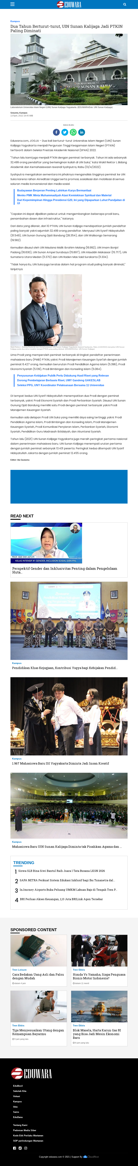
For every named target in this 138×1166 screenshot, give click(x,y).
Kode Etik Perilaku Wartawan (28, 1135)
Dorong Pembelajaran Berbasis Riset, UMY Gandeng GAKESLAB (58, 380)
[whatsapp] (73, 132)
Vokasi (16, 1096)
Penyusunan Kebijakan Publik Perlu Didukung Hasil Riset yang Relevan (63, 375)
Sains (16, 1112)
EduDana (18, 1117)
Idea (15, 1107)
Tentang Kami (20, 1125)
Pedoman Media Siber (24, 1130)
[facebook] (56, 132)
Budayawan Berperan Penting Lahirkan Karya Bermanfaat (54, 190)
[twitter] (64, 132)
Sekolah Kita (19, 1091)
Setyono (14, 113)
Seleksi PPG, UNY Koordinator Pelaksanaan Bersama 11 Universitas (60, 385)
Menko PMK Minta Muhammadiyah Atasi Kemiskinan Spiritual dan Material (64, 195)
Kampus (15, 21)
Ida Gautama (23, 460)
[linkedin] (81, 132)
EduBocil (18, 1086)
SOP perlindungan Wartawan (28, 1141)
